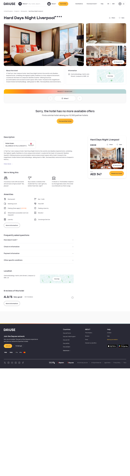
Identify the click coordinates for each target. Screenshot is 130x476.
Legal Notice (107, 362)
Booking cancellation (112, 339)
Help (102, 4)
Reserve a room (116, 173)
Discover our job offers (90, 343)
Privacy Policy (116, 362)
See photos (119, 62)
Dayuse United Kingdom (69, 336)
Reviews (87, 336)
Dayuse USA (66, 340)
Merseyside (24, 11)
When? (66, 98)
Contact (109, 332)
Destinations (79, 4)
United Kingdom (8, 11)
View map (110, 76)
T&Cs (124, 362)
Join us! (8, 346)
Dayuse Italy (66, 343)
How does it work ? (92, 4)
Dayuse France (67, 333)
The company (88, 332)
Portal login (19, 346)
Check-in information (12, 247)
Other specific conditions (13, 260)
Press (86, 339)
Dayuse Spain (66, 347)
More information (12, 225)
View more (7, 164)
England (16, 11)
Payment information (12, 253)
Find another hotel (65, 121)
